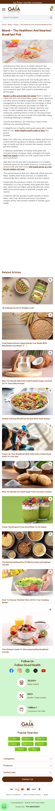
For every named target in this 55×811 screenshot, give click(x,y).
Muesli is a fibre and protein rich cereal (19, 96)
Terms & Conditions (13, 795)
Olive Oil (41, 744)
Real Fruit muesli (10, 156)
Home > (5, 25)
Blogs (46, 795)
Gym (14, 739)
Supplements (27, 744)
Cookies (21, 749)
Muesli (14, 744)
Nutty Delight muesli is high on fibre (30, 131)
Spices (27, 739)
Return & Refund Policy (32, 795)
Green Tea (41, 739)
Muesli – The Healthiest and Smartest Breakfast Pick (33, 25)
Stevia (34, 749)
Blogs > (11, 25)
